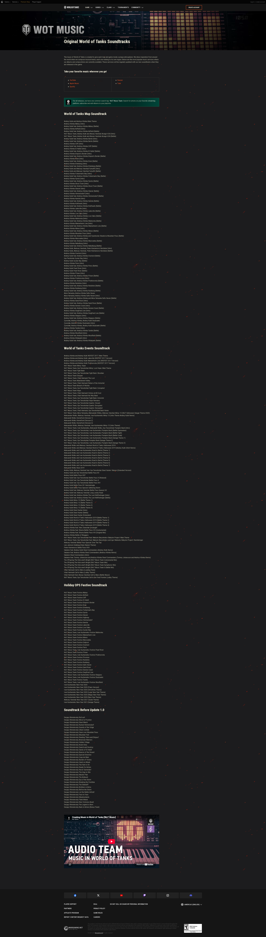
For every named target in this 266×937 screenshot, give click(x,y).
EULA (95, 904)
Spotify (72, 87)
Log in (252, 2)
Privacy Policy (99, 908)
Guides (98, 7)
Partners (68, 908)
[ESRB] (193, 928)
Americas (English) (192, 905)
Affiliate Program (71, 913)
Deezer (120, 80)
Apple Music (74, 83)
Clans (109, 7)
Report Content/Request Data (76, 917)
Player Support (70, 904)
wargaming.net (73, 928)
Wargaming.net (99, 933)
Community (135, 7)
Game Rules (98, 913)
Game (87, 7)
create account (260, 2)
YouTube (73, 80)
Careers (97, 917)
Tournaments (123, 7)
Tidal (119, 83)
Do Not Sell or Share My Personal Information (129, 904)
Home (65, 38)
